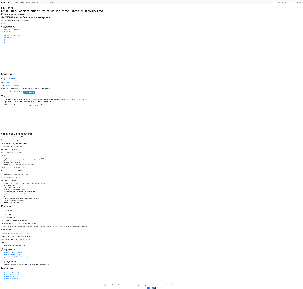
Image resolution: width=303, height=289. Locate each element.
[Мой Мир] (153, 288)
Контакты (7, 31)
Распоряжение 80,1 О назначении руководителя (19, 258)
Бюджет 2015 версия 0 (11, 271)
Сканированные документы (13, 252)
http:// (7, 82)
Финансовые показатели (12, 35)
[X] (155, 288)
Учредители (8, 41)
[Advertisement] (48, 59)
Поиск (299, 2)
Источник (4, 23)
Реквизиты (7, 37)
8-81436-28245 (12, 79)
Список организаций (32, 2)
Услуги (6, 33)
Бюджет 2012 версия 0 (11, 278)
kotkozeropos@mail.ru (13, 85)
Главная (21, 2)
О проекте (50, 2)
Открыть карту (29, 92)
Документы (7, 39)
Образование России (9, 2)
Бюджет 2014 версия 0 (11, 273)
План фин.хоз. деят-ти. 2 (12, 254)
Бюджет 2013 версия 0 (11, 275)
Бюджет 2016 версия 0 (11, 276)
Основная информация (11, 29)
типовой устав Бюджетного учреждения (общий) (20, 256)
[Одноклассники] (150, 288)
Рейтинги (43, 2)
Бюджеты (7, 43)
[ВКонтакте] (148, 288)
